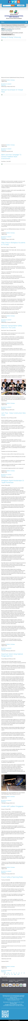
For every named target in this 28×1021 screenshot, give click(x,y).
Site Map (16, 981)
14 (13, 973)
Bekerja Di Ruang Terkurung (11, 37)
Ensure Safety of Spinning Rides (12, 877)
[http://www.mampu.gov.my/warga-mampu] (24, 985)
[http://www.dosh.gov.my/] (17, 985)
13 (11, 973)
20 (6, 974)
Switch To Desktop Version (14, 1020)
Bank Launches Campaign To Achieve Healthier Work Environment (11, 157)
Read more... (3, 85)
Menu (2, 22)
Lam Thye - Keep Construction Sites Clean (13, 414)
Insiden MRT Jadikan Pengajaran (12, 806)
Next (15, 974)
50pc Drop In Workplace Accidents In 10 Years (13, 243)
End (18, 974)
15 (16, 973)
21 (9, 974)
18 (24, 973)
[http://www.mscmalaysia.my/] (10, 985)
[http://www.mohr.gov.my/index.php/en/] (13, 985)
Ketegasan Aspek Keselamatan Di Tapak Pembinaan (12, 481)
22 (12, 974)
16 (19, 973)
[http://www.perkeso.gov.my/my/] (21, 985)
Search (13, 5)
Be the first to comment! (6, 83)
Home (2, 28)
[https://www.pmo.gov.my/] (6, 985)
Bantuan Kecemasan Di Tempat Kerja (12, 91)
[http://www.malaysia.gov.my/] (3, 985)
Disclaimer (11, 981)
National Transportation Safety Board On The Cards (11, 327)
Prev (8, 973)
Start (5, 973)
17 (21, 973)
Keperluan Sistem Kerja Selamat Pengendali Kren (12, 655)
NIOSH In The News (10, 80)
